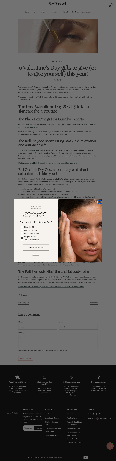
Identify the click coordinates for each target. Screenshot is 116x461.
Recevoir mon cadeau (36, 247)
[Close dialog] (99, 202)
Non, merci (36, 255)
